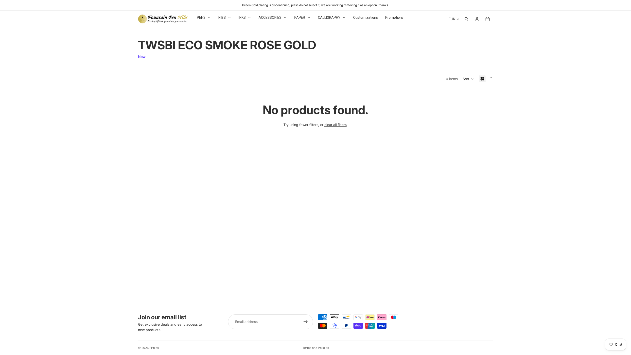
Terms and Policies (315, 348)
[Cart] (487, 19)
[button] (468, 78)
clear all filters (335, 125)
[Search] (466, 19)
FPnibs (154, 348)
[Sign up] (305, 322)
